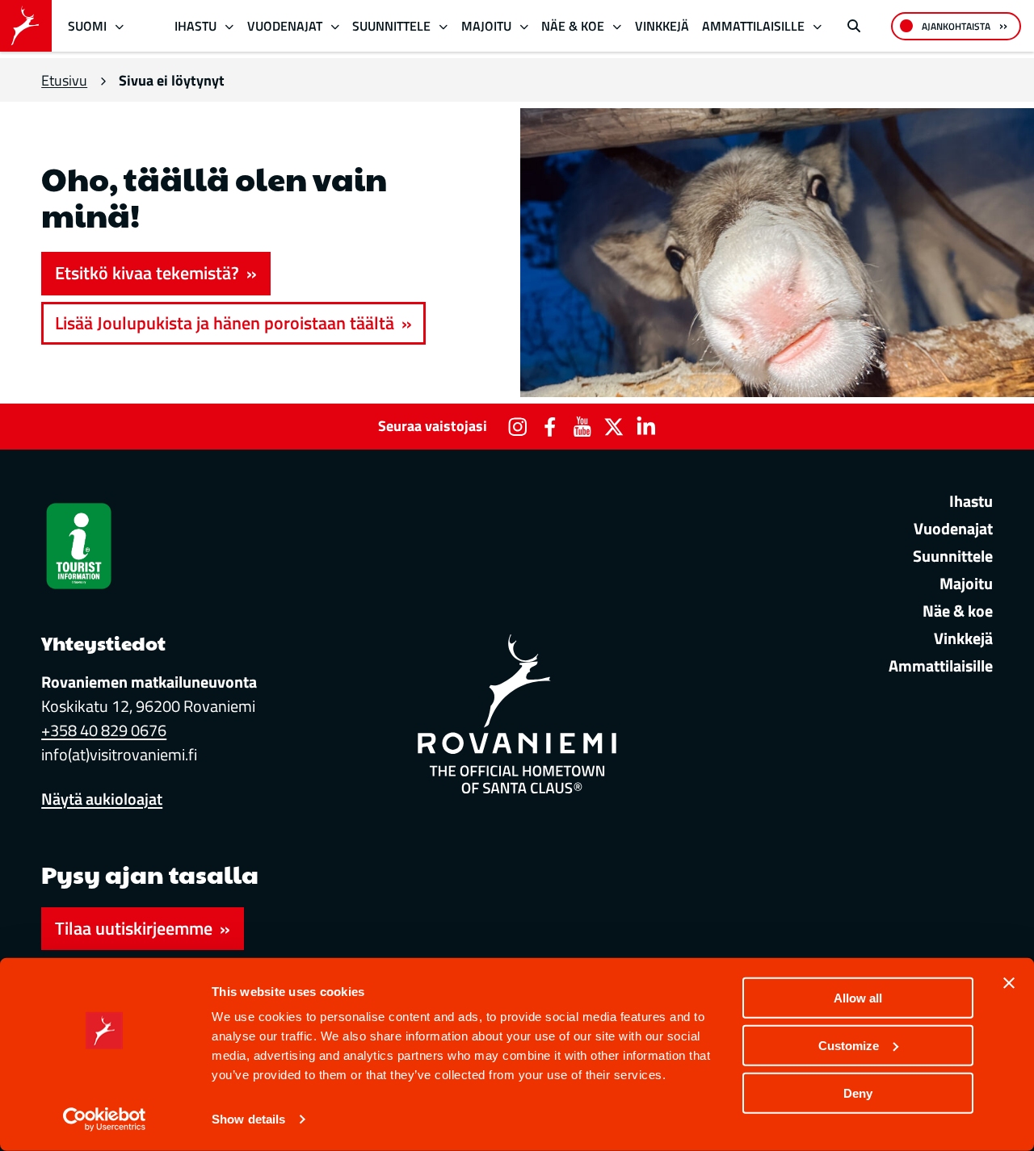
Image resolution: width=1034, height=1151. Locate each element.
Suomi (87, 26)
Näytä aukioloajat (101, 798)
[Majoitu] (524, 26)
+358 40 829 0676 (103, 730)
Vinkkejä (662, 26)
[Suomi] (120, 26)
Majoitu (486, 26)
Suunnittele (391, 26)
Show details (248, 1119)
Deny (857, 1092)
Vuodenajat (284, 26)
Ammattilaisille (753, 26)
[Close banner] (1009, 983)
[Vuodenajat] (335, 26)
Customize (848, 1046)
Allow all (858, 998)
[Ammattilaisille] (817, 26)
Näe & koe (572, 26)
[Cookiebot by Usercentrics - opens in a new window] (104, 1119)
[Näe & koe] (617, 26)
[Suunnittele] (444, 26)
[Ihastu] (230, 26)
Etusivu (64, 80)
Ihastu (195, 26)
